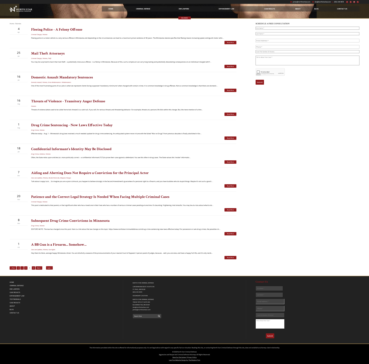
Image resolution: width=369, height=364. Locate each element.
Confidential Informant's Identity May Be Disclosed (71, 149)
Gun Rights (52, 249)
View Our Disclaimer (179, 357)
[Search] (358, 2)
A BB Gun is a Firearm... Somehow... (59, 244)
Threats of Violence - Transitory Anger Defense (68, 101)
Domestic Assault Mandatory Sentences (62, 77)
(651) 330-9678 (339, 2)
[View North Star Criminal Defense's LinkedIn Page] (351, 2)
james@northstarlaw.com (301, 2)
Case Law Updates (36, 178)
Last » (49, 268)
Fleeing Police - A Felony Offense (56, 29)
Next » (39, 268)
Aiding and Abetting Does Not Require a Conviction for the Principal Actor (90, 173)
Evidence (42, 154)
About (298, 9)
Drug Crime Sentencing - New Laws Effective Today (72, 125)
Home (110, 9)
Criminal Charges (36, 34)
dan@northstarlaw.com (323, 2)
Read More (230, 42)
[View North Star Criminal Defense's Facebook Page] (347, 2)
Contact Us (342, 9)
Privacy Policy (192, 357)
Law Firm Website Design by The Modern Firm (184, 360)
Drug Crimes (35, 130)
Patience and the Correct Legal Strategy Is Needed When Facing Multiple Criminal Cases (100, 196)
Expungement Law (226, 9)
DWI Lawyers (15, 289)
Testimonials (15, 299)
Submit (260, 82)
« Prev (13, 268)
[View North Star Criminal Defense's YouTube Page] (354, 2)
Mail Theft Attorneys (48, 53)
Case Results (269, 9)
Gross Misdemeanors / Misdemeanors (59, 82)
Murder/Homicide (54, 178)
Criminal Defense (143, 9)
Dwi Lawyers (184, 9)
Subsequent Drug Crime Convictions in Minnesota (70, 220)
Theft (49, 58)
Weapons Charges (65, 178)
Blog (316, 9)
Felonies (44, 34)
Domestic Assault (36, 82)
